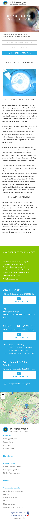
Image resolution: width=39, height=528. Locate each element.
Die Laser (6, 494)
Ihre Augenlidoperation (11, 470)
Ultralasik (6, 501)
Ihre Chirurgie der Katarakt (12, 466)
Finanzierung (8, 456)
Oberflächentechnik (10, 497)
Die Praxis (7, 435)
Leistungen (7, 445)
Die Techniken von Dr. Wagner (13, 491)
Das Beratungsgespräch (19, 42)
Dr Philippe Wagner (10, 439)
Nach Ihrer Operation (19, 53)
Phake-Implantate (9, 504)
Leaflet (25, 423)
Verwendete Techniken (12, 488)
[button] (12, 392)
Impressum (17, 518)
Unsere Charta (8, 442)
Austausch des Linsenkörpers (13, 507)
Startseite (6, 34)
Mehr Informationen (10, 279)
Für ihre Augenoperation (11, 473)
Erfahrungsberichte (9, 448)
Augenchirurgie (16, 34)
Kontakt (6, 480)
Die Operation (19, 47)
